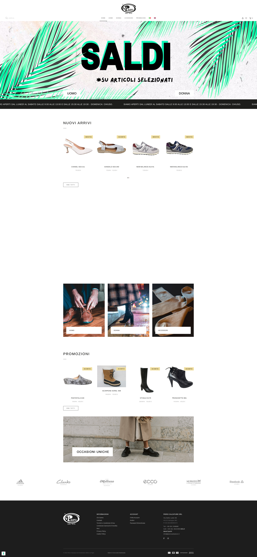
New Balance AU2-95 (145, 167)
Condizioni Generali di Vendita (107, 526)
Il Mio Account (135, 518)
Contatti (99, 520)
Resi (98, 528)
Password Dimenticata (137, 523)
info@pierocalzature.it (171, 534)
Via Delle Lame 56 (170, 518)
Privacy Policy (101, 531)
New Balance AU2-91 (78, 167)
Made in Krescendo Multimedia (116, 552)
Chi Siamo (100, 518)
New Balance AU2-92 (112, 167)
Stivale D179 (79, 398)
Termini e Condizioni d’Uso (106, 523)
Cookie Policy (101, 534)
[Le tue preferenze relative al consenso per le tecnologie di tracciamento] (3, 553)
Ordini (132, 520)
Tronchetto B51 (113, 398)
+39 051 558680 (172, 526)
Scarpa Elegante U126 (181, 398)
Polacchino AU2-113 (179, 167)
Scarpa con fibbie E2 (147, 398)
